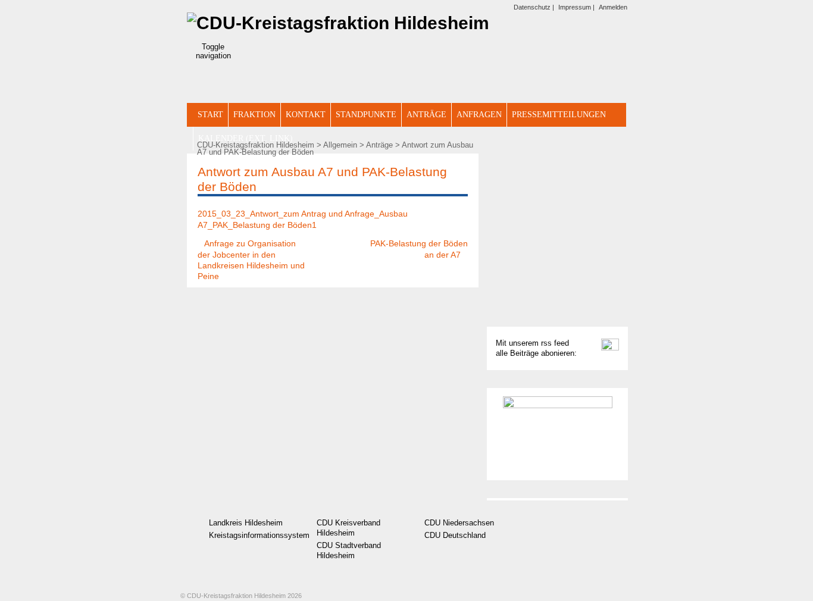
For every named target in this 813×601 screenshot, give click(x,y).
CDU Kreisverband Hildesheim (348, 528)
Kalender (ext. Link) (245, 138)
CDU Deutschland (455, 535)
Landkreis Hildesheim (246, 523)
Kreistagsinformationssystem (251, 535)
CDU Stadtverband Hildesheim (349, 550)
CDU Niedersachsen (459, 523)
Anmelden (613, 7)
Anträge (426, 114)
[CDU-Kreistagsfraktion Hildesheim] (338, 23)
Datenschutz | (534, 7)
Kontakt (306, 114)
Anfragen (479, 114)
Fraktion (254, 114)
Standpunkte (366, 114)
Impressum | (576, 7)
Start (210, 114)
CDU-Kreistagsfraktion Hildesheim (255, 145)
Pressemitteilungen (559, 114)
